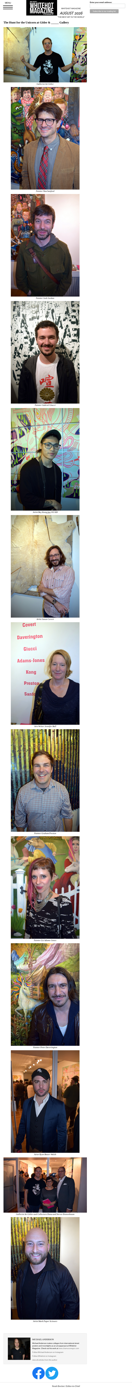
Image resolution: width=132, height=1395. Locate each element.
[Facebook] (38, 1373)
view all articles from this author (44, 1360)
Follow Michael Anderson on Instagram (47, 1352)
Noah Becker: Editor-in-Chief (66, 1386)
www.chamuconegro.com (68, 1348)
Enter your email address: (101, 2)
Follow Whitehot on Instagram (44, 1356)
